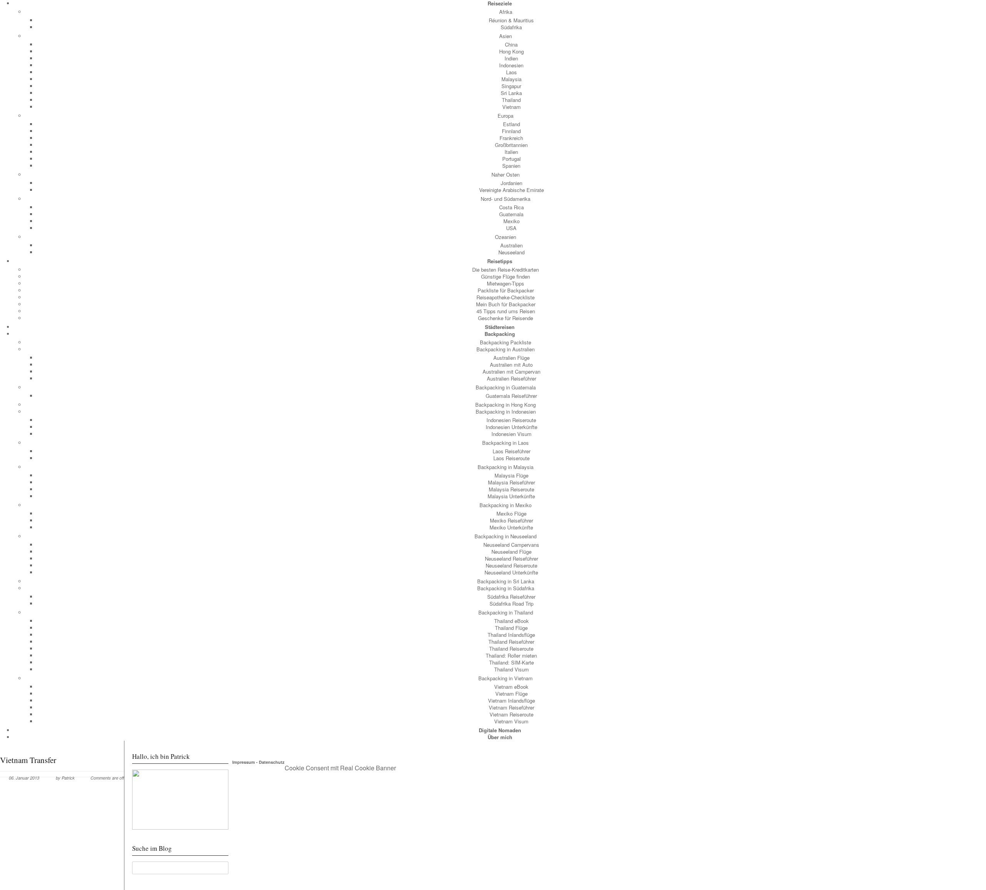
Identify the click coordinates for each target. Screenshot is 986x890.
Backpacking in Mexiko (506, 505)
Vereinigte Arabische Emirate (511, 190)
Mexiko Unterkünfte (511, 527)
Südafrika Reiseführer (511, 596)
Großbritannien (511, 145)
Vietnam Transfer (28, 760)
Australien (511, 245)
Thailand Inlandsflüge (511, 634)
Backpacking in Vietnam (505, 678)
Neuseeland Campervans (511, 544)
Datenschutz (272, 762)
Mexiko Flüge (511, 513)
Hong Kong (511, 51)
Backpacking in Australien (505, 349)
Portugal (511, 158)
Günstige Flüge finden (505, 276)
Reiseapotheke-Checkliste (505, 297)
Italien (511, 151)
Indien (511, 58)
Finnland (511, 131)
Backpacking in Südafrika (505, 588)
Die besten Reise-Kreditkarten (505, 269)
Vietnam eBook (511, 686)
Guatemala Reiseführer (511, 395)
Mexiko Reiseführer (511, 520)
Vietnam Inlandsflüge (511, 700)
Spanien (511, 165)
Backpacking (500, 333)
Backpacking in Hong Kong (505, 404)
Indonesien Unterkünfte (511, 427)
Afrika (505, 11)
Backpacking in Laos (505, 442)
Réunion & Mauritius (511, 20)
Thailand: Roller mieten (511, 655)
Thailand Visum (511, 669)
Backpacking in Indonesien (506, 411)
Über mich (500, 737)
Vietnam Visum (511, 721)
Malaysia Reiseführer (511, 482)
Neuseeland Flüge (511, 551)
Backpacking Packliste (505, 342)
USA (511, 228)
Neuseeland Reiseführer (511, 558)
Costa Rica (511, 207)
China (511, 44)
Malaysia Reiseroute (511, 489)
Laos (511, 72)
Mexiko (511, 221)
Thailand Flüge (511, 627)
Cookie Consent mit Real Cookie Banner (340, 767)
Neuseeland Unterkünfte (511, 572)
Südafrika (511, 27)
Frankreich (511, 138)
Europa (505, 115)
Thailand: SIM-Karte (511, 662)
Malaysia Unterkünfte (511, 496)
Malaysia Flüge (511, 475)
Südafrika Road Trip (511, 603)
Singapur (511, 86)
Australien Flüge (511, 357)
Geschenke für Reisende (505, 318)
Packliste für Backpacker (506, 290)
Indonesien (511, 65)
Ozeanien (505, 236)
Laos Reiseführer (511, 451)
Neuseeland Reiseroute (511, 565)
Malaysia (511, 79)
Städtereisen (500, 327)
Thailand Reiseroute (511, 648)
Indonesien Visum (511, 433)
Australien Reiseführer (511, 378)
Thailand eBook (511, 621)
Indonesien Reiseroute (511, 420)
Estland (511, 124)
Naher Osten (505, 174)
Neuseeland (511, 252)
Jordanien (511, 183)
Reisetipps (499, 261)
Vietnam (511, 106)
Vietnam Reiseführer (511, 707)
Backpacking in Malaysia (505, 467)
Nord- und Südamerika (505, 198)
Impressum (243, 762)
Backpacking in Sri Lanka (505, 581)
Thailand (511, 100)
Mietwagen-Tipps (505, 283)
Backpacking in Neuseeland (506, 536)
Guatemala (511, 214)
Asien (505, 36)
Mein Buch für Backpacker (505, 304)
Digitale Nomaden (500, 730)
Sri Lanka (511, 93)
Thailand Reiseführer (511, 641)
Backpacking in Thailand (505, 612)
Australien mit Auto (511, 364)
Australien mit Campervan (511, 371)
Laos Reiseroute (511, 458)
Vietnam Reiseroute (511, 714)
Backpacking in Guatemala (506, 387)
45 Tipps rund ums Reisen (505, 311)
